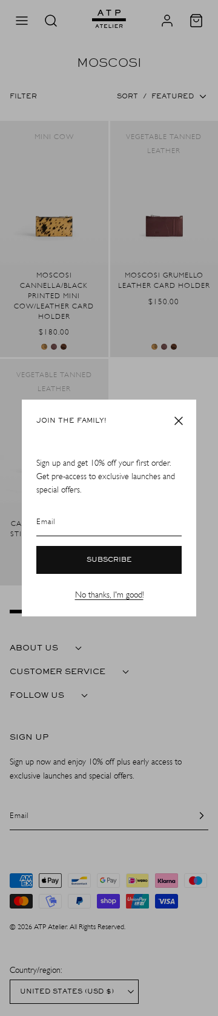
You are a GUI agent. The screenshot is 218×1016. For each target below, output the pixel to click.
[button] (178, 421)
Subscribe (109, 560)
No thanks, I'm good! (109, 595)
